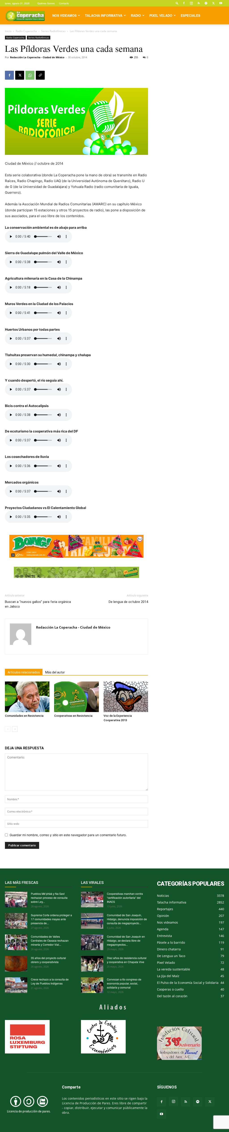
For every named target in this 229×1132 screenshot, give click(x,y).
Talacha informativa (103, 15)
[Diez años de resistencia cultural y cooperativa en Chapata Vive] (92, 964)
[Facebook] (183, 3)
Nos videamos (64, 15)
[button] (177, 3)
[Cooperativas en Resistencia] (76, 696)
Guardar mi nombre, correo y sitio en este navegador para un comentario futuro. (68, 835)
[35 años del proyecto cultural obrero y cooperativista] (16, 964)
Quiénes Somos (46, 3)
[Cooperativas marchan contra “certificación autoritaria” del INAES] (92, 899)
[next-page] (15, 729)
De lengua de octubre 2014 (128, 602)
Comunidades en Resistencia (24, 715)
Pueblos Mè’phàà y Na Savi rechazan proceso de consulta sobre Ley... (49, 898)
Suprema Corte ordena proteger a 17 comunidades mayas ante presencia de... (51, 919)
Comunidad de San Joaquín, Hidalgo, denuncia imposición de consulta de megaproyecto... (127, 919)
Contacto (64, 3)
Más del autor (55, 672)
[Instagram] (191, 3)
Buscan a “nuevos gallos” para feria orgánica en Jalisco (38, 604)
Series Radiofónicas (53, 31)
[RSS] (198, 3)
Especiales (190, 15)
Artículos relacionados (24, 672)
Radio (136, 15)
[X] (213, 3)
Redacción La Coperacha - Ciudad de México (37, 57)
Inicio (8, 31)
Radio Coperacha (26, 31)
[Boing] (76, 546)
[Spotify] (206, 3)
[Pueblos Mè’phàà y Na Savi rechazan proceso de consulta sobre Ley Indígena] (16, 899)
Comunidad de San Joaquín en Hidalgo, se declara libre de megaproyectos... (126, 940)
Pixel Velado (160, 15)
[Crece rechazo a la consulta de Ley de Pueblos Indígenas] (16, 985)
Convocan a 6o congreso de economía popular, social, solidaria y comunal (124, 983)
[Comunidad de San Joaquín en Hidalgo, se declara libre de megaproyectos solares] (92, 942)
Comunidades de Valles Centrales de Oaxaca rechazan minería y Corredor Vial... (50, 940)
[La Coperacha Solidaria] (76, 572)
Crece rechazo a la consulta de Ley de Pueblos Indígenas (50, 981)
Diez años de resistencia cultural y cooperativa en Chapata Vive (126, 960)
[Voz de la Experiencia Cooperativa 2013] (126, 696)
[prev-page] (8, 729)
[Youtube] (220, 3)
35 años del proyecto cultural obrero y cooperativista (48, 960)
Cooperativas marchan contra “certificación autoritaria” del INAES (125, 898)
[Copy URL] (40, 75)
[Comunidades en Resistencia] (27, 696)
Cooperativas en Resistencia (73, 715)
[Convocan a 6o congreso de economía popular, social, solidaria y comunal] (92, 985)
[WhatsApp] (29, 75)
